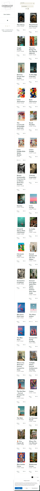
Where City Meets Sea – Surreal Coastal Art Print (20, 366)
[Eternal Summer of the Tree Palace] (33, 247)
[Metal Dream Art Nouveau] (33, 18)
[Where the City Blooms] (33, 434)
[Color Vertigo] (33, 199)
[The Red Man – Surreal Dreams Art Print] (21, 384)
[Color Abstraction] (21, 93)
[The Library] (21, 18)
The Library (21, 25)
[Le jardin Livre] (33, 222)
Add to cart (31, 321)
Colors (31, 391)
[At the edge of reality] (33, 68)
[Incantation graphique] (21, 274)
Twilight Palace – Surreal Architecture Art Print (33, 366)
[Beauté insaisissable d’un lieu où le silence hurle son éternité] (21, 168)
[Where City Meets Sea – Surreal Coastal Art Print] (21, 356)
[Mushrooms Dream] (33, 457)
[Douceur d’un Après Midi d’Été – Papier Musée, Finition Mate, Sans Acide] (33, 274)
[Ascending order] (34, 3)
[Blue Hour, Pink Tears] (21, 308)
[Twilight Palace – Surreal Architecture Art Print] (33, 356)
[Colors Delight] (33, 143)
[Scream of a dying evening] (33, 331)
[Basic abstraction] (33, 93)
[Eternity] (21, 199)
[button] (38, 480)
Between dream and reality (20, 76)
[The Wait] (21, 411)
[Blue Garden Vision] (21, 457)
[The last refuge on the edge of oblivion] (33, 41)
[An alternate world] (33, 411)
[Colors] (33, 384)
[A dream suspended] (33, 168)
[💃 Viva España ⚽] (21, 434)
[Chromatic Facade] (21, 247)
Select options (19, 30)
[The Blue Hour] (21, 331)
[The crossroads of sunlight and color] (21, 116)
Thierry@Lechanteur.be (7, 31)
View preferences (35, 488)
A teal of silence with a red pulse (21, 230)
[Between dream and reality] (21, 68)
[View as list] (28, 9)
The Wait (20, 418)
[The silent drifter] (33, 308)
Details (37, 31)
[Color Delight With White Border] (21, 143)
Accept (19, 488)
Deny (27, 488)
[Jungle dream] (21, 41)
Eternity (19, 206)
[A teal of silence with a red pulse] (21, 222)
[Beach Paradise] (33, 116)
